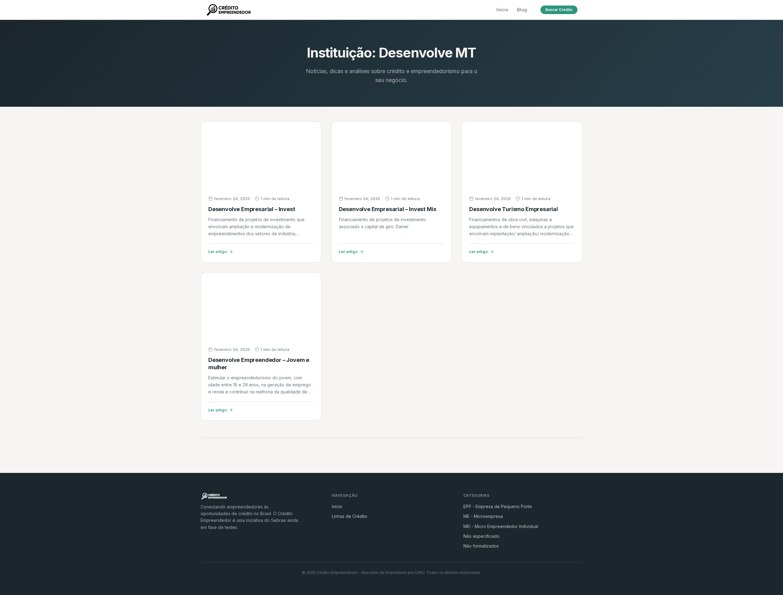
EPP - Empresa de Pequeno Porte (497, 506)
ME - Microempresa (483, 516)
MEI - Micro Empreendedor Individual (500, 526)
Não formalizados (481, 546)
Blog (522, 10)
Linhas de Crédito (349, 516)
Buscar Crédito (559, 9)
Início (502, 10)
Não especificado (481, 536)
